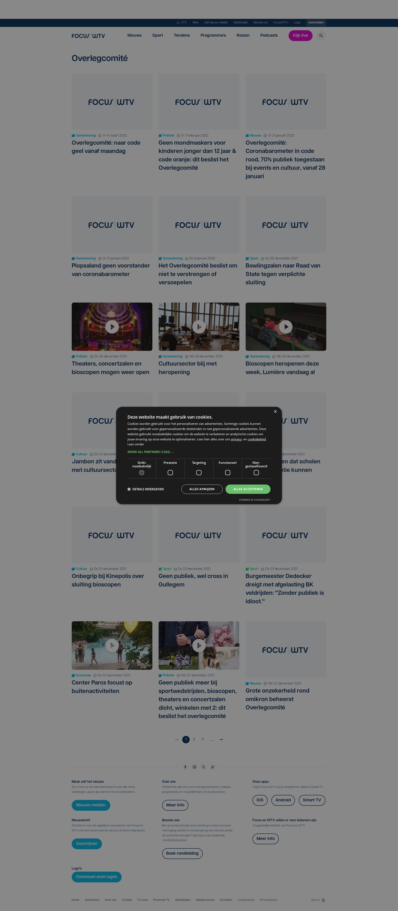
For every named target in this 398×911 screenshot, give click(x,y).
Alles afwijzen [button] (202, 489)
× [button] (275, 411)
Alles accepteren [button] (248, 489)
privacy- (237, 439)
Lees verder (135, 444)
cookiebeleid (257, 439)
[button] (199, 452)
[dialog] (199, 455)
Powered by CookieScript (254, 499)
